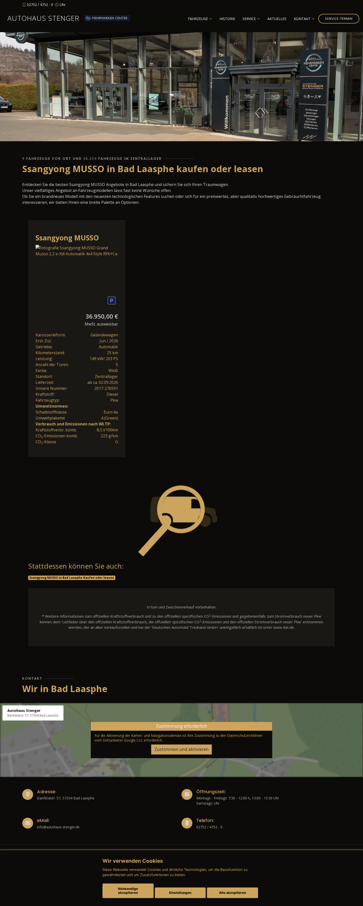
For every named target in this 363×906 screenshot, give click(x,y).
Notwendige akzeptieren (128, 891)
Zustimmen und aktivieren (182, 749)
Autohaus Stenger (43, 18)
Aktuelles (276, 18)
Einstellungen (180, 893)
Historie (227, 18)
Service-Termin (339, 18)
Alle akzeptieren (232, 893)
